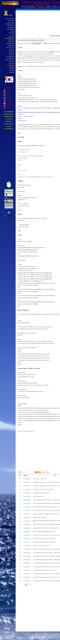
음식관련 (10, 52)
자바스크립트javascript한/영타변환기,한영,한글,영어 (44, 542)
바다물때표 (48, 6)
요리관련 (10, 50)
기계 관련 (10, 61)
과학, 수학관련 (10, 65)
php (12, 34)
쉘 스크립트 (10, 27)
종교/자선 (11, 49)
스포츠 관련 (10, 63)
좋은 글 (11, 68)
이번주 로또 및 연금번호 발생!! (28, 6)
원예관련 (11, 72)
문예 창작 (47, 7)
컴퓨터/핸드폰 (9, 47)
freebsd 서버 (9, 25)
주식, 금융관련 (10, 58)
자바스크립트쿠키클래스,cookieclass (41, 492)
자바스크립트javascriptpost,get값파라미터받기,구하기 (45, 570)
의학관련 (10, 54)
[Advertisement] (9, 155)
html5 (12, 31)
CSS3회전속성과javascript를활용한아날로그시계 (44, 531)
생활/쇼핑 (10, 45)
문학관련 (11, 67)
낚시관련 (11, 70)
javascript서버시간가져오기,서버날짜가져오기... (43, 489)
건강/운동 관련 (9, 56)
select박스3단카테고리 (38, 496)
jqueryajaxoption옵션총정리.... (40, 517)
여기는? (42, 6)
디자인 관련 (10, 36)
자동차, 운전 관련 (8, 59)
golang (10, 32)
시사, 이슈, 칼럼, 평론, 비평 (27, 7)
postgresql (10, 41)
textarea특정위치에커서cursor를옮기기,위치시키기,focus (46, 514)
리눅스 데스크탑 (8, 18)
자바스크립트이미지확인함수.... (40, 478)
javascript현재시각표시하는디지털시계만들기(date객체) (45, 528)
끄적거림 (39, 7)
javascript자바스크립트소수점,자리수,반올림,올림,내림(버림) (46, 524)
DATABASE (10, 40)
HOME (37, 6)
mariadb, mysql (9, 43)
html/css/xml (9, 29)
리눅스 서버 (9, 20)
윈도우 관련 (10, 22)
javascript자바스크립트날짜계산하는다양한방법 (43, 538)
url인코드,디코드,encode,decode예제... (42, 545)
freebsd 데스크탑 (8, 23)
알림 (53, 6)
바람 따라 (56, 7)
